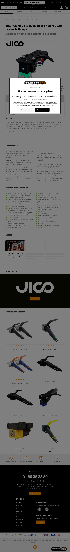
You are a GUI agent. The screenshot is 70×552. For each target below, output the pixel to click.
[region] (35, 96)
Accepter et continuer (42, 109)
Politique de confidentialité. (47, 105)
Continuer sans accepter (35, 87)
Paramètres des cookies (27, 109)
